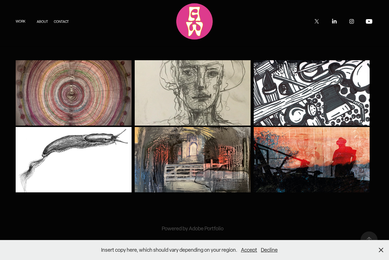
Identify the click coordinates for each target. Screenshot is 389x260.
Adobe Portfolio (206, 228)
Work (20, 21)
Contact (61, 21)
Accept (249, 250)
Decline (269, 250)
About (42, 21)
